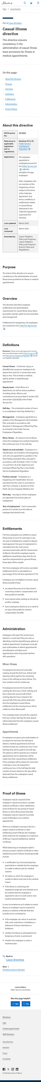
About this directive (13, 79)
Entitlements (10, 99)
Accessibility (6, 1059)
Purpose (8, 84)
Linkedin (17, 1069)
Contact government (11, 1028)
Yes (16, 1003)
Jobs (4, 1022)
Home (4, 9)
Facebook (4, 1069)
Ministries (7, 1017)
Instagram (12, 1069)
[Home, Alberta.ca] (6, 2)
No (27, 1003)
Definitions (9, 94)
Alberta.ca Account (31, 2)
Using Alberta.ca (8, 1042)
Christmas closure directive (14, 969)
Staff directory (8, 1034)
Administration (11, 104)
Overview (9, 89)
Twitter (8, 1069)
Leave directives (15, 9)
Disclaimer (6, 1047)
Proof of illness (11, 109)
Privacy (5, 1053)
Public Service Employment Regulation (25, 146)
